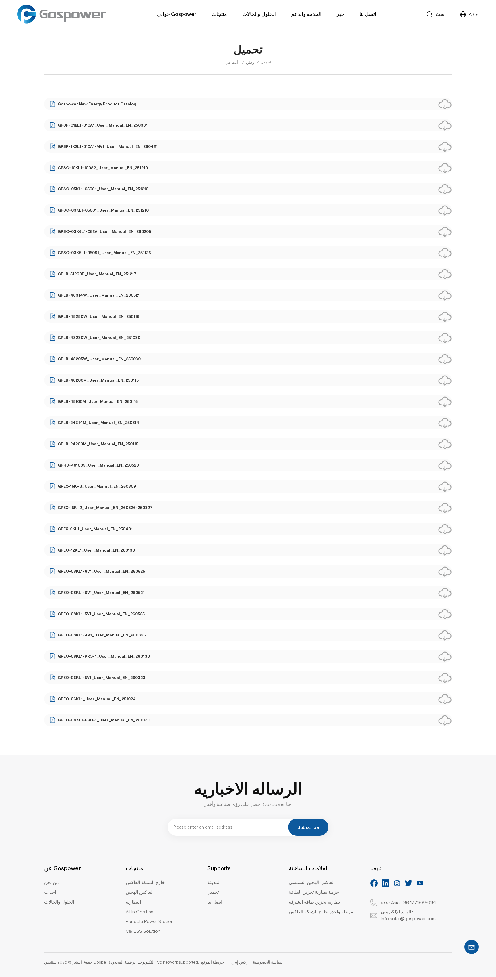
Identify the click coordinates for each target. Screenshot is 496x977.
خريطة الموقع (212, 962)
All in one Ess (139, 911)
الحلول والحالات (259, 14)
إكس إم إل (238, 962)
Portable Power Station (150, 921)
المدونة (214, 882)
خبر (340, 14)
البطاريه (133, 901)
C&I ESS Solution (143, 931)
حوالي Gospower (176, 14)
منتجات (219, 14)
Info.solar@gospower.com (408, 918)
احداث (50, 892)
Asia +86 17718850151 (413, 902)
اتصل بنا (367, 14)
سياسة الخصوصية (267, 962)
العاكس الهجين (140, 892)
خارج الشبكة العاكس (145, 882)
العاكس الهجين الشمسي (312, 882)
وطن (250, 62)
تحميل (213, 892)
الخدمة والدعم (306, 14)
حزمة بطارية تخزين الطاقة (314, 892)
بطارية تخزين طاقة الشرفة (314, 901)
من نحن (51, 882)
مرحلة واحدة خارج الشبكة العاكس (321, 911)
